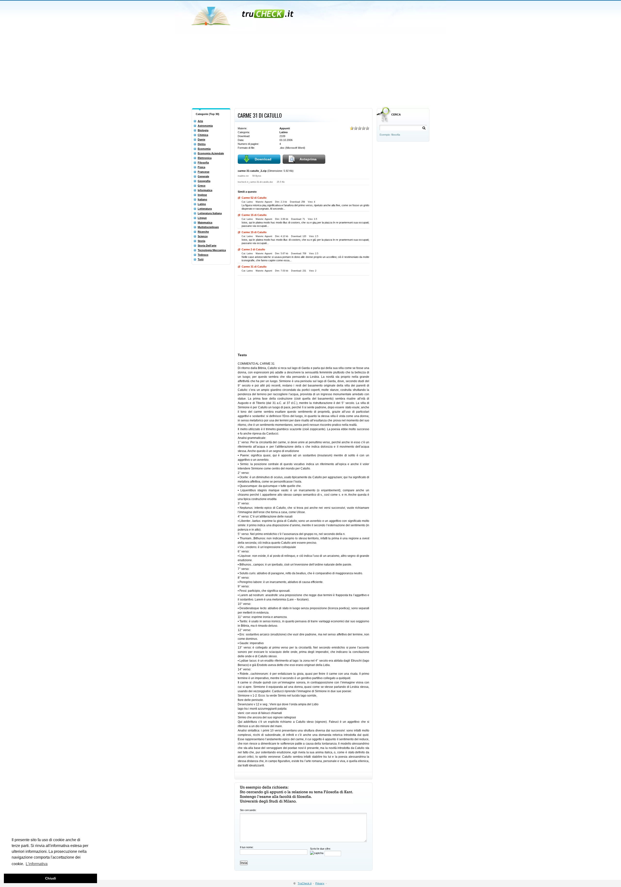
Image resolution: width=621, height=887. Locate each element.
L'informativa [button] (37, 864)
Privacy (319, 883)
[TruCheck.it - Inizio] (243, 14)
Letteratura (205, 208)
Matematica (205, 222)
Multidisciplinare (208, 227)
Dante (201, 139)
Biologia (203, 130)
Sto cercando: (248, 810)
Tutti (201, 259)
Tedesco (203, 254)
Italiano (202, 199)
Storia (201, 240)
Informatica (205, 190)
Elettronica (205, 157)
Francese (203, 171)
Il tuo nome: (246, 847)
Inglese (202, 194)
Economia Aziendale (211, 153)
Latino (202, 204)
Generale (203, 176)
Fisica (201, 167)
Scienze (203, 236)
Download (263, 159)
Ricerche (203, 231)
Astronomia (205, 125)
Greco (201, 185)
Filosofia (203, 162)
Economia (204, 148)
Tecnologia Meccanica (212, 250)
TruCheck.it (304, 883)
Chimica (203, 134)
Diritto (202, 144)
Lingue (202, 217)
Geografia (204, 181)
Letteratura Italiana (210, 213)
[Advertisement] (310, 70)
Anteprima (308, 159)
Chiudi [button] (50, 878)
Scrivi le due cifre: (320, 848)
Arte (200, 121)
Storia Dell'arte (207, 245)
